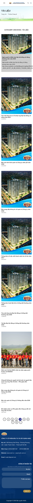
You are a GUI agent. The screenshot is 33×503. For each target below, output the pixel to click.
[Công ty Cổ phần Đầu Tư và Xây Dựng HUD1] (16, 3)
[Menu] (4, 3)
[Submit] (30, 11)
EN (31, 3)
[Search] (28, 3)
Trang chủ (3, 14)
